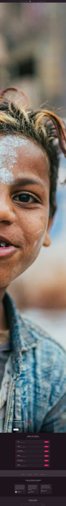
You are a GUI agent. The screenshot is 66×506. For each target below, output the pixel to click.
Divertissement (26, 1)
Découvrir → (16, 429)
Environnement (41, 1)
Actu (20, 1)
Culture (23, 1)
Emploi (38, 1)
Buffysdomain (32, 1)
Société (45, 1)
